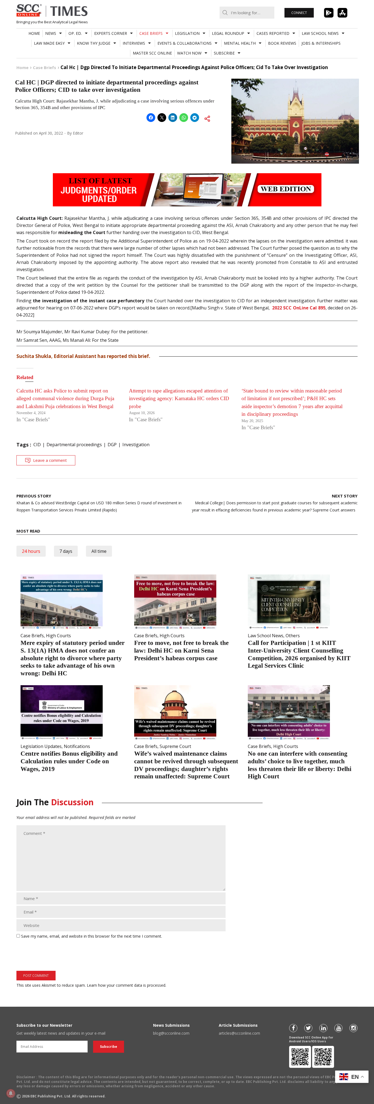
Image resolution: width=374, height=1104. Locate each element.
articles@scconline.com (239, 1033)
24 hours (31, 551)
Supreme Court (175, 746)
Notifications (77, 746)
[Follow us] (293, 1028)
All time (99, 551)
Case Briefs (151, 33)
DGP (112, 445)
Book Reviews (282, 43)
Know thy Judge (93, 43)
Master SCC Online (152, 53)
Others (293, 636)
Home (34, 33)
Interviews (134, 43)
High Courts (58, 636)
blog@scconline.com (171, 1033)
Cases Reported (273, 33)
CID (37, 445)
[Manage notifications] (10, 1093)
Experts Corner (110, 33)
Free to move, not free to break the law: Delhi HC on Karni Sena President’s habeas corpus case (181, 650)
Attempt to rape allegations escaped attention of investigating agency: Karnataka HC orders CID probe (179, 398)
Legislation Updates (41, 746)
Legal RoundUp (228, 33)
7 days (65, 551)
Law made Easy (49, 43)
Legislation (187, 33)
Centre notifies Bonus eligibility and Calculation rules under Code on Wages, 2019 (69, 761)
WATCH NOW (189, 53)
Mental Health (240, 43)
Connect (299, 12)
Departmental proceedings (74, 445)
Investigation (135, 445)
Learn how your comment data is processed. (126, 985)
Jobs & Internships (321, 43)
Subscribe (224, 53)
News (50, 33)
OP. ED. (75, 33)
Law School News (320, 33)
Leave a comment (50, 460)
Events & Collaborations (184, 43)
